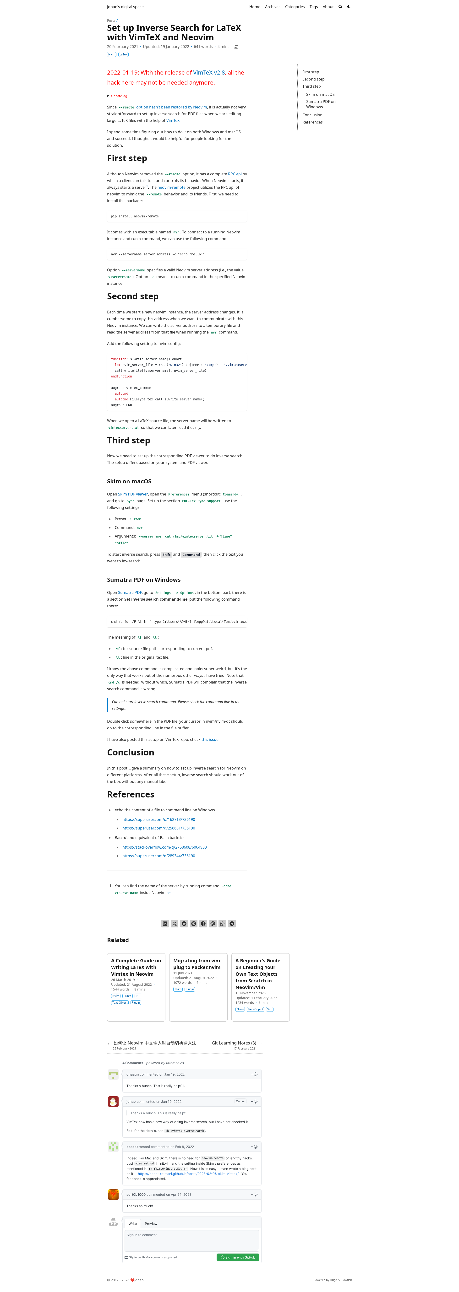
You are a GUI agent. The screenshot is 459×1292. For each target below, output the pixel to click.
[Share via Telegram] (232, 923)
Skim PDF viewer (133, 494)
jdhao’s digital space (125, 6)
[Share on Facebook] (203, 923)
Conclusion (312, 115)
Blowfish (346, 1280)
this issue (210, 739)
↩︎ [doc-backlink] (168, 892)
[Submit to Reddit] (184, 923)
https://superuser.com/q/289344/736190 (158, 855)
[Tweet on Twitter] (174, 923)
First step (310, 72)
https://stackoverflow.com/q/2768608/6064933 (164, 847)
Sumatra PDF (130, 592)
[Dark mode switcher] (349, 7)
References (312, 122)
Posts (111, 20)
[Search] (340, 7)
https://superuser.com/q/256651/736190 (158, 828)
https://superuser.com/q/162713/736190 (158, 819)
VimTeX (173, 120)
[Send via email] (213, 923)
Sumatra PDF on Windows (321, 104)
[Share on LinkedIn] (165, 923)
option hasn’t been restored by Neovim (163, 107)
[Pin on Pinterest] (193, 923)
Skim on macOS (320, 94)
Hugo (333, 1280)
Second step (313, 79)
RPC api (235, 174)
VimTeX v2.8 (209, 72)
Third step (311, 86)
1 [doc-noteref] (147, 186)
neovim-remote (172, 187)
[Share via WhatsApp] (222, 923)
